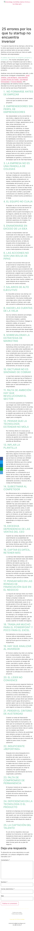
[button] (17, 17)
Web (2, 896)
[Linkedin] (17, 23)
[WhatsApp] (1, 469)
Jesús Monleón (23, 77)
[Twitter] (1, 462)
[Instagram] (12, 23)
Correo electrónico (7, 889)
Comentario (5, 860)
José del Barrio (12, 77)
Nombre (4, 882)
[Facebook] (22, 23)
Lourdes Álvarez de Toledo (10, 79)
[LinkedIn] (1, 465)
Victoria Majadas (16, 82)
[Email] (1, 472)
